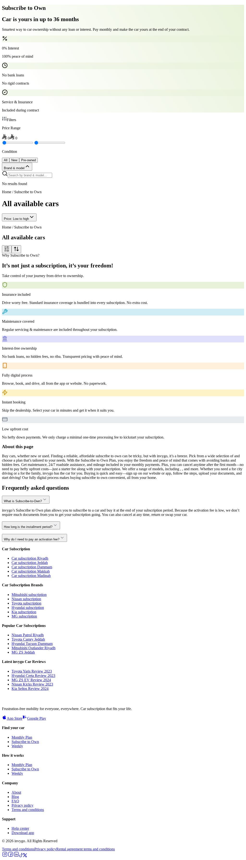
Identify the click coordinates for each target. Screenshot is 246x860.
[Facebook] (10, 856)
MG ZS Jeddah (23, 652)
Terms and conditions (28, 810)
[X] (25, 856)
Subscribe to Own (25, 742)
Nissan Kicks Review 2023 (32, 684)
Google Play (36, 718)
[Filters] (7, 249)
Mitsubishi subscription (29, 595)
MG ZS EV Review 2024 (31, 680)
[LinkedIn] (16, 856)
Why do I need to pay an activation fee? (31, 539)
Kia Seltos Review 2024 (30, 689)
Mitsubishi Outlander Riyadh (33, 648)
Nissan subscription (26, 599)
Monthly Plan (22, 737)
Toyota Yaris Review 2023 (32, 671)
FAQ (15, 801)
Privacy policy (22, 805)
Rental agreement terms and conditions (85, 849)
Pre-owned (28, 160)
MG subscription (24, 616)
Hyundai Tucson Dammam (32, 644)
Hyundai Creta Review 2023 (33, 676)
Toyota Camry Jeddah (28, 639)
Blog (15, 797)
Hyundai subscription (28, 608)
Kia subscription (24, 612)
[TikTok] (21, 856)
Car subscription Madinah (31, 576)
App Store (14, 718)
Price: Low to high (16, 219)
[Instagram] (5, 856)
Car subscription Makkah (31, 571)
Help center (20, 828)
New (14, 160)
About (16, 792)
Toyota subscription (26, 603)
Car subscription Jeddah (30, 563)
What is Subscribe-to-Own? (23, 501)
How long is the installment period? (28, 527)
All (5, 160)
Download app (23, 833)
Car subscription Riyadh (30, 558)
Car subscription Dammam (32, 567)
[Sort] (16, 249)
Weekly (17, 746)
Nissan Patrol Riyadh (28, 635)
